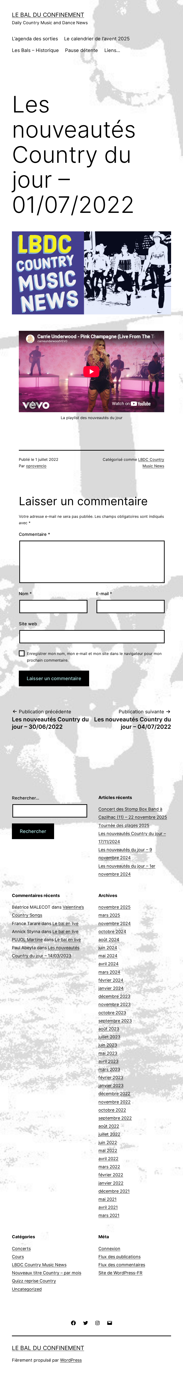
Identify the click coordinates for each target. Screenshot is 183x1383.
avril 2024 (108, 963)
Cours (18, 1256)
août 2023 (108, 1028)
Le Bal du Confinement (48, 14)
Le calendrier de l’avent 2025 (97, 39)
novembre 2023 (114, 1004)
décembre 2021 (114, 1191)
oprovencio (36, 465)
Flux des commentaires (121, 1264)
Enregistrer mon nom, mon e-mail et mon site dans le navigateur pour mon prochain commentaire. (94, 656)
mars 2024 (109, 972)
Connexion (109, 1248)
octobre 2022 (112, 1109)
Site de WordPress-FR (120, 1272)
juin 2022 (107, 1142)
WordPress (71, 1360)
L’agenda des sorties (35, 39)
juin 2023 (107, 1044)
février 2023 (110, 1077)
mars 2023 (109, 1069)
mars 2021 (108, 1215)
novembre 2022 (114, 1101)
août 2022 (108, 1126)
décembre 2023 (114, 996)
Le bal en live (65, 923)
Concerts (21, 1248)
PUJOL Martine (27, 939)
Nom (25, 593)
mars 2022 (109, 1166)
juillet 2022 (109, 1134)
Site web (28, 623)
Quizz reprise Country (34, 1280)
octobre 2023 (112, 1012)
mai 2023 (107, 1053)
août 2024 (108, 939)
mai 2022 (107, 1150)
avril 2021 (108, 1207)
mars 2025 (109, 915)
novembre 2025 (114, 907)
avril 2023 (108, 1061)
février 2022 (110, 1174)
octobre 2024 (112, 931)
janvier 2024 (111, 988)
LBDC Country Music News (39, 1264)
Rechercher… (25, 797)
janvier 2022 (110, 1183)
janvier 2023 (110, 1085)
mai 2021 (107, 1199)
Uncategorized (27, 1289)
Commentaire (34, 534)
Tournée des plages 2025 (123, 825)
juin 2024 (107, 947)
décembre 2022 (114, 1093)
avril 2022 (108, 1158)
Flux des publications (119, 1256)
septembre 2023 (115, 1020)
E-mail (104, 593)
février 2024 (110, 980)
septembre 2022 (115, 1118)
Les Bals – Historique (35, 50)
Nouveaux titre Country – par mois (46, 1272)
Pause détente (81, 50)
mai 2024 (107, 955)
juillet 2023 (109, 1036)
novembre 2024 (114, 923)
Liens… (112, 50)
